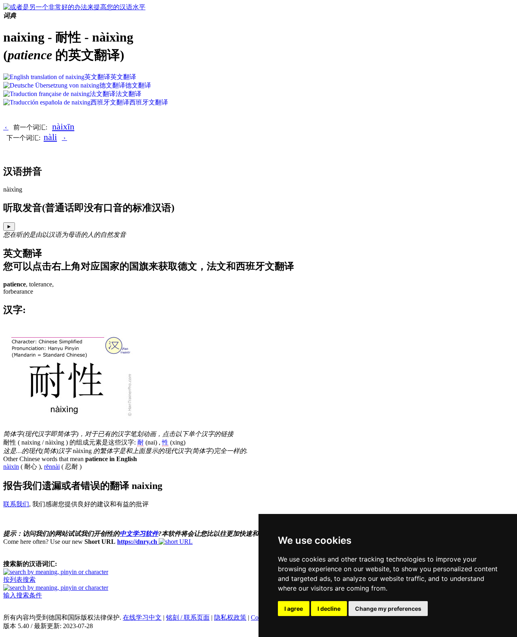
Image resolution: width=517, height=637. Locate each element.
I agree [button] (293, 608)
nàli (50, 137)
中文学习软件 (139, 533)
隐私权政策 (230, 617)
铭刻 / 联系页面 (188, 617)
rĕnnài (52, 466)
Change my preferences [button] (388, 608)
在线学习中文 (142, 617)
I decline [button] (328, 608)
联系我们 (16, 504)
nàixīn (63, 126)
